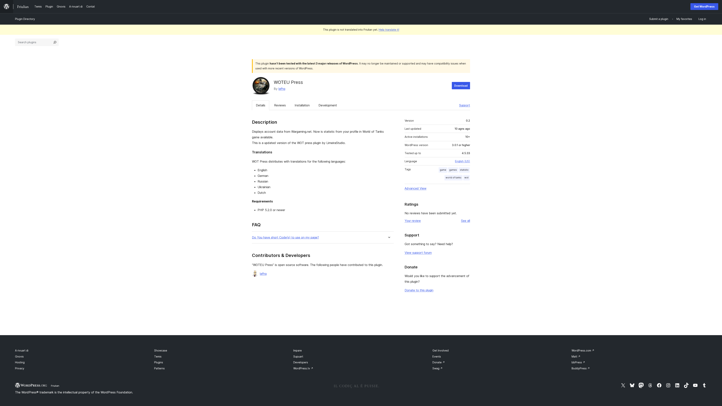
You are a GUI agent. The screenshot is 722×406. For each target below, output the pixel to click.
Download (461, 85)
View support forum (418, 253)
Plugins (158, 362)
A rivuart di (21, 350)
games (453, 169)
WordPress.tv (303, 368)
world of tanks (453, 177)
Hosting (20, 362)
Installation (302, 105)
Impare (297, 350)
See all (465, 221)
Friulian (55, 385)
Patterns (159, 368)
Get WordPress (704, 6)
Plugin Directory (25, 18)
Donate (438, 362)
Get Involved (440, 350)
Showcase (160, 350)
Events (436, 356)
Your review (413, 221)
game (443, 169)
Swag (437, 368)
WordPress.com (583, 350)
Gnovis (19, 356)
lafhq (281, 89)
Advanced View (415, 188)
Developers (300, 362)
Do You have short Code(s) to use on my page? (285, 237)
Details (260, 105)
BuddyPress (581, 368)
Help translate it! (389, 29)
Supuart (298, 356)
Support (464, 105)
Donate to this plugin (419, 290)
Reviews (280, 105)
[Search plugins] (55, 42)
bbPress (578, 362)
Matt (576, 356)
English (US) (462, 161)
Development (328, 105)
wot (466, 177)
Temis (158, 356)
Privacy (19, 368)
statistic (464, 169)
